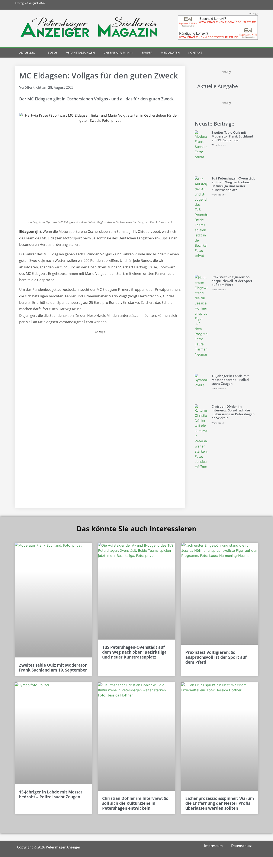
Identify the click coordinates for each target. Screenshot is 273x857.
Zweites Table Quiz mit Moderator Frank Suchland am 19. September (232, 136)
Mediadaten (170, 53)
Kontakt (195, 53)
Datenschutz (241, 845)
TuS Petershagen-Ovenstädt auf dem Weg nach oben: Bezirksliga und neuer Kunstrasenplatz (233, 184)
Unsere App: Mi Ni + (118, 53)
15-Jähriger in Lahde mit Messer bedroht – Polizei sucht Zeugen (230, 380)
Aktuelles (27, 53)
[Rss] (253, 5)
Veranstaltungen (80, 53)
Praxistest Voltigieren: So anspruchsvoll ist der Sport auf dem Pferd (232, 281)
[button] (245, 52)
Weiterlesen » (219, 144)
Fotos (53, 53)
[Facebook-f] (224, 5)
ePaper (147, 53)
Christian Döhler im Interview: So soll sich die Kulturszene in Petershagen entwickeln (233, 412)
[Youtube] (243, 5)
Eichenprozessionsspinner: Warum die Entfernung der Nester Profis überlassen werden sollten (219, 803)
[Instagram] (234, 5)
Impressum (213, 845)
